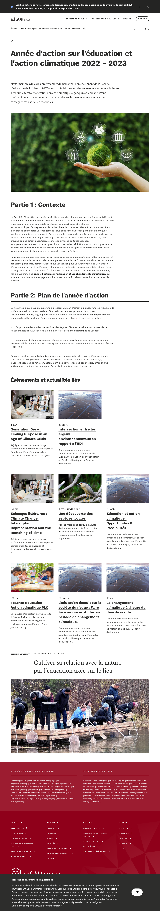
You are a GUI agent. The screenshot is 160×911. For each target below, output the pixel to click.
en (135, 29)
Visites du (91, 828)
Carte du (91, 841)
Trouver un (19, 838)
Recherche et (58, 853)
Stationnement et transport (95, 834)
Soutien (19, 856)
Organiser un (94, 851)
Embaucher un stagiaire (22, 845)
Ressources (21, 851)
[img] (20, 18)
